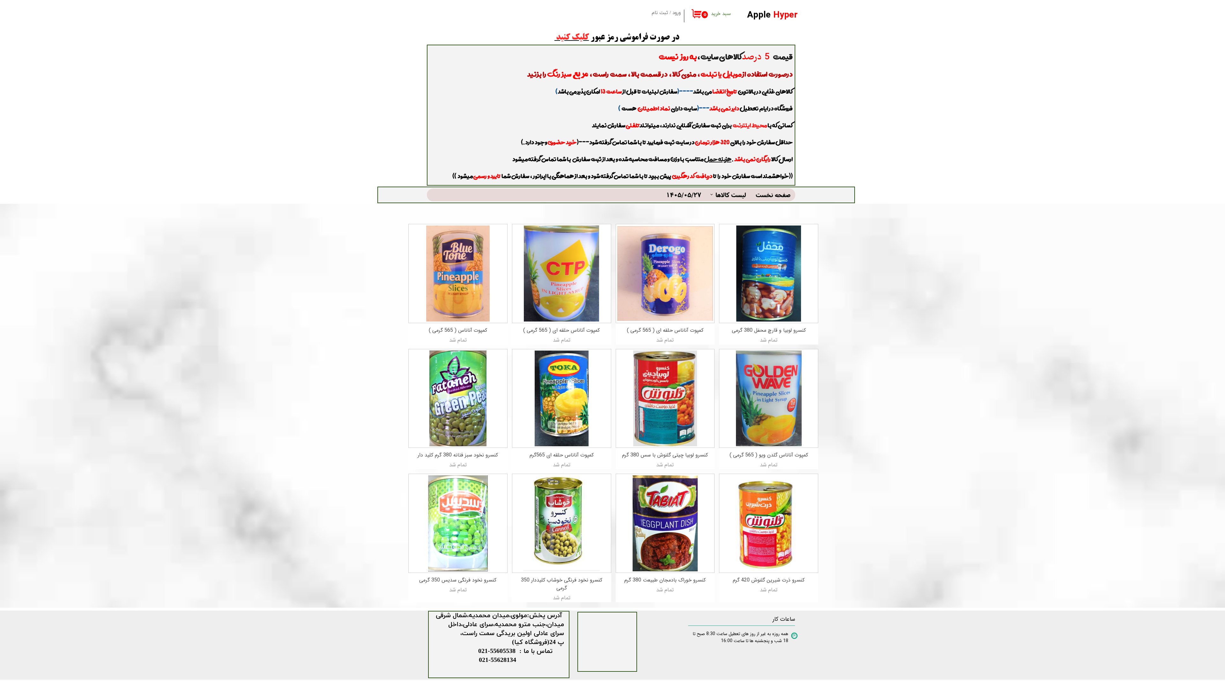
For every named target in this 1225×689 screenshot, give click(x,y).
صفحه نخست (773, 195)
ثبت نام (660, 13)
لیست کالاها (731, 195)
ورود (676, 13)
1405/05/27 (683, 195)
